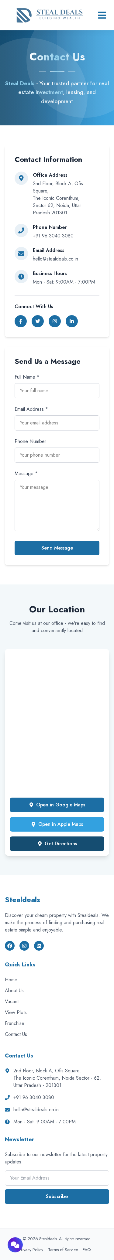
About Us (14, 990)
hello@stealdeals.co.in (36, 1109)
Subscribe (57, 1196)
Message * (26, 473)
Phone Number (30, 441)
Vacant (12, 1001)
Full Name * (27, 376)
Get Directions (61, 843)
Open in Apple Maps (60, 824)
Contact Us (16, 1034)
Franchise (14, 1023)
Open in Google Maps (60, 804)
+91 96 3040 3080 (33, 1097)
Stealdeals (22, 899)
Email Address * (31, 409)
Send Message (57, 547)
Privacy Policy (31, 1250)
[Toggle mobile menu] (102, 15)
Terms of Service (63, 1250)
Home (11, 979)
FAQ (87, 1250)
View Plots (16, 1012)
